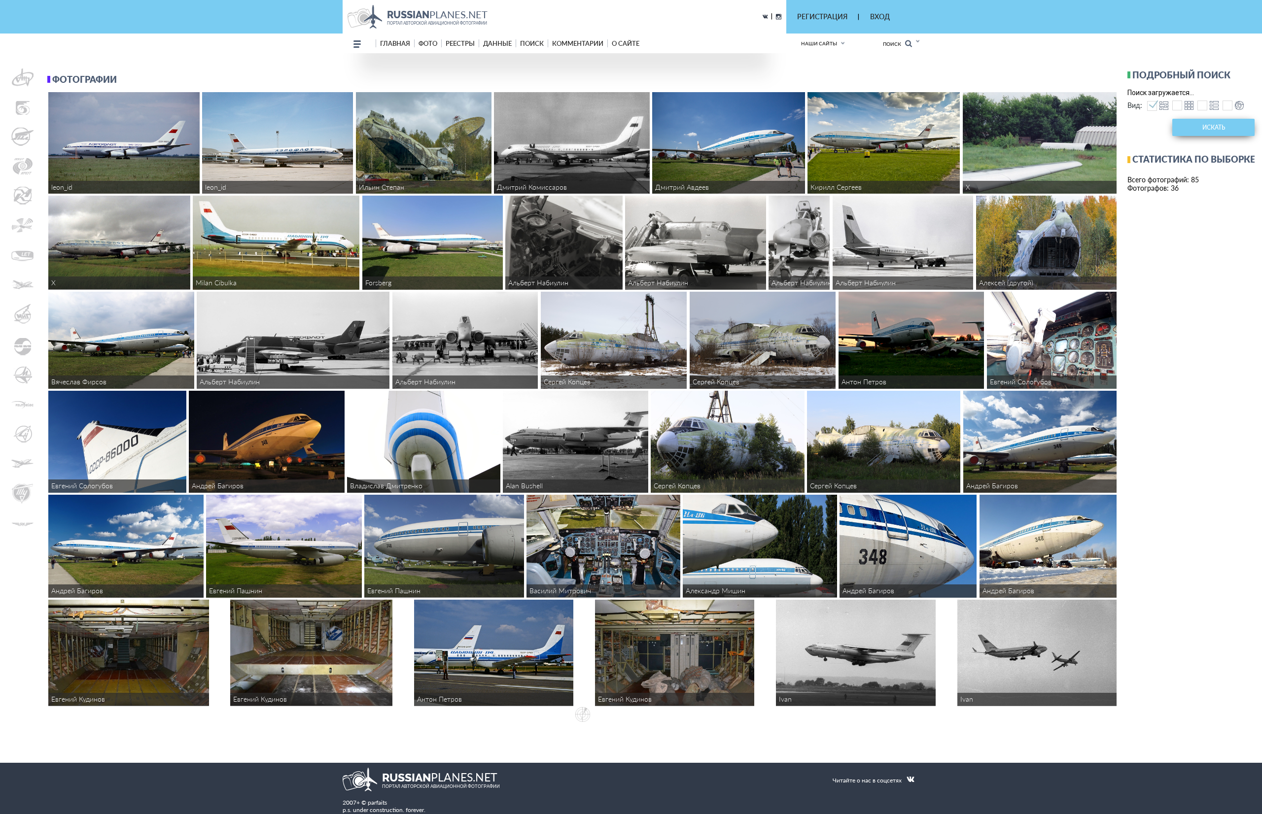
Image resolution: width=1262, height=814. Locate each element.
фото (428, 43)
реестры (460, 43)
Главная (395, 43)
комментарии (577, 43)
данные (497, 43)
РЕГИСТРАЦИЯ (822, 16)
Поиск (894, 44)
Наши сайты (819, 43)
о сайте (625, 43)
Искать (1213, 127)
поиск (532, 43)
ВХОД (880, 16)
